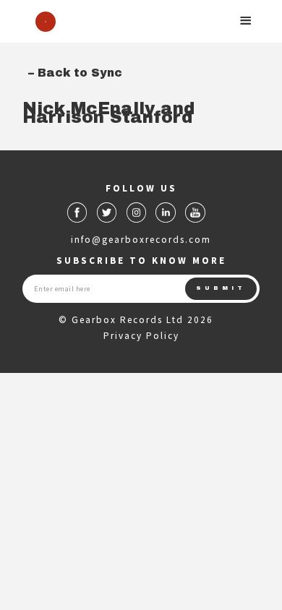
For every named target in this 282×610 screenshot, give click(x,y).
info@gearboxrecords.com (141, 239)
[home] (42, 22)
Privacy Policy (141, 336)
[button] (245, 20)
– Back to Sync (75, 72)
